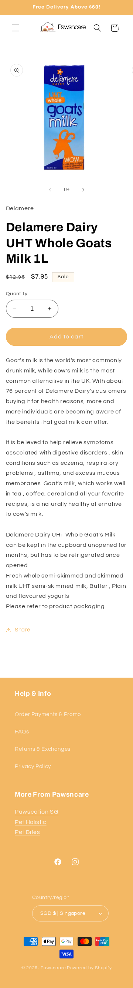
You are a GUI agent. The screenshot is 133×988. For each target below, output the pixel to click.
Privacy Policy (33, 766)
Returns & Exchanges (43, 749)
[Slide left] (50, 189)
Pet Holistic (31, 822)
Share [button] (22, 630)
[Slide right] (83, 189)
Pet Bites (27, 832)
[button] (15, 28)
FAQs (22, 732)
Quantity (16, 293)
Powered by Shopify (89, 968)
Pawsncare (53, 968)
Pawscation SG (36, 812)
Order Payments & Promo (48, 714)
